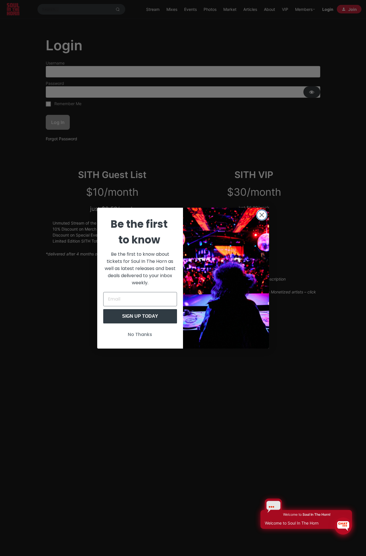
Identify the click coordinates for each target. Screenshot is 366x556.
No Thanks (140, 334)
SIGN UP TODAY (140, 316)
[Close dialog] (262, 215)
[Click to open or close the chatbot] (343, 526)
